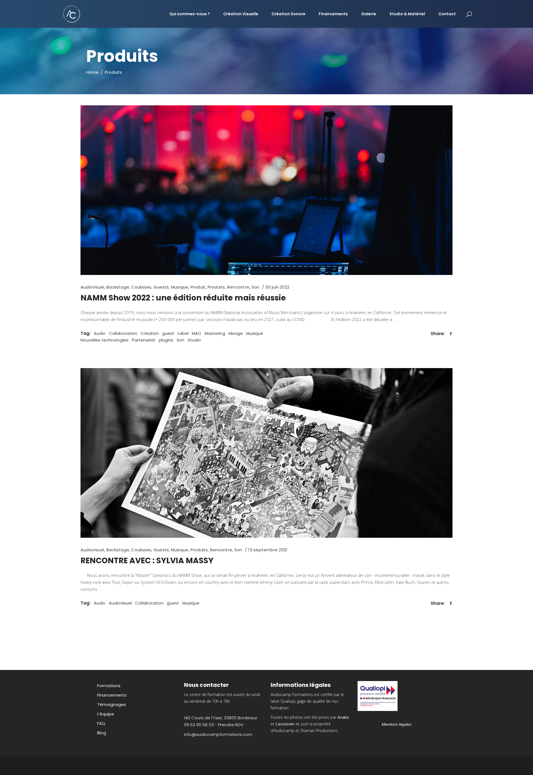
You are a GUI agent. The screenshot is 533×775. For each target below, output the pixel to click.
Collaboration (123, 333)
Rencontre (238, 287)
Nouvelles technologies (105, 340)
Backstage (117, 287)
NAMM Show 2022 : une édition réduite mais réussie (183, 297)
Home (92, 72)
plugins (166, 340)
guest (168, 333)
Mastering (215, 333)
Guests (161, 287)
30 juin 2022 (277, 287)
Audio (99, 333)
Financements (112, 695)
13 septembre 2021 (267, 550)
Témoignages (111, 704)
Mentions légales (396, 724)
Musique (179, 287)
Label (183, 333)
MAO (196, 333)
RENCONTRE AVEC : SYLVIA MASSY (147, 560)
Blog (101, 733)
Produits (216, 287)
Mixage (235, 333)
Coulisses (141, 287)
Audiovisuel (92, 287)
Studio (194, 340)
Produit (198, 287)
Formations (108, 686)
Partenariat (143, 340)
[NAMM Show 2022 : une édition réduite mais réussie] (266, 190)
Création (149, 333)
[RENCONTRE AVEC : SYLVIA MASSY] (266, 453)
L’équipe (105, 714)
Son (256, 287)
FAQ (101, 723)
